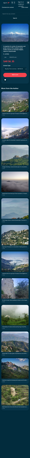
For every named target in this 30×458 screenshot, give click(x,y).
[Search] (12, 2)
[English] (28, 2)
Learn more (25, 7)
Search (15, 18)
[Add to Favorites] (5, 80)
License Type (6, 65)
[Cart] (14, 2)
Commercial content (8, 7)
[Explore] (6, 2)
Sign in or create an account (21, 2)
